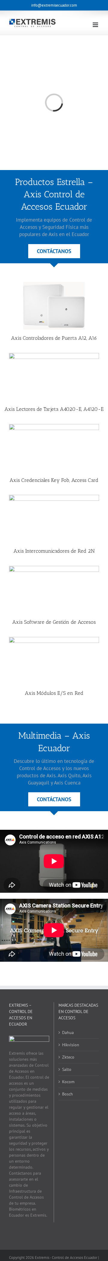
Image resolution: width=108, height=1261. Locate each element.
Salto (66, 1069)
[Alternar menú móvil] (96, 25)
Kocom (68, 1081)
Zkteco (68, 1057)
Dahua (68, 1032)
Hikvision (70, 1044)
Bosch (67, 1094)
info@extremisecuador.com (54, 5)
